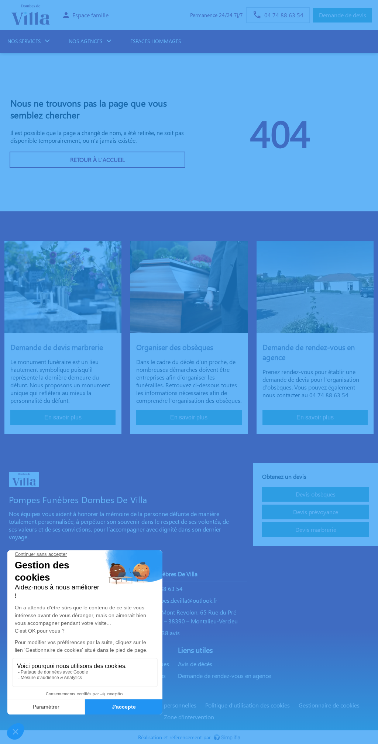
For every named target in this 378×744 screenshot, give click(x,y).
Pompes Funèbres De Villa (164, 574)
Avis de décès (195, 664)
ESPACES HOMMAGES (155, 41)
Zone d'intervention (189, 717)
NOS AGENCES (85, 41)
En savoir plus (63, 417)
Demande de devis (342, 15)
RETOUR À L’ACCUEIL (97, 159)
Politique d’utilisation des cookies (247, 705)
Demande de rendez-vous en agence (224, 675)
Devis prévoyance (315, 512)
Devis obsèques (316, 494)
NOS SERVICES (24, 41)
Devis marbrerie (315, 529)
